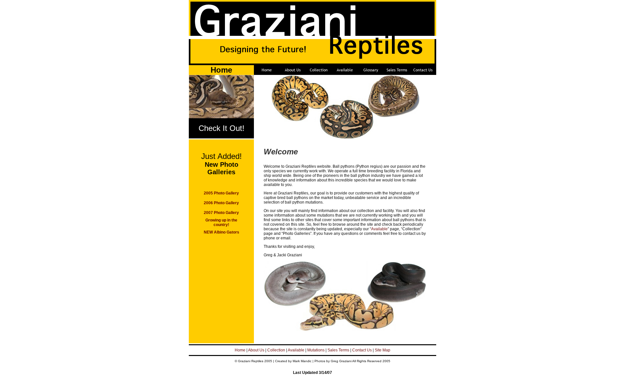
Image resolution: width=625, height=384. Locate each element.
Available (379, 229)
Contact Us (362, 350)
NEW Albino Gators (221, 232)
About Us (256, 350)
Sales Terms (338, 350)
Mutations (316, 350)
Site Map (382, 350)
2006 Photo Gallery (221, 203)
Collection (276, 350)
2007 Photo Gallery (221, 212)
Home (240, 350)
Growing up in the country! (221, 222)
